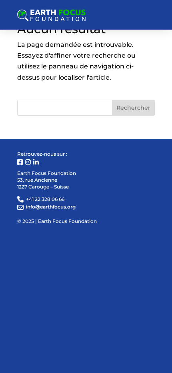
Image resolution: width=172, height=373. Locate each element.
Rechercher (133, 107)
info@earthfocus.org (51, 207)
